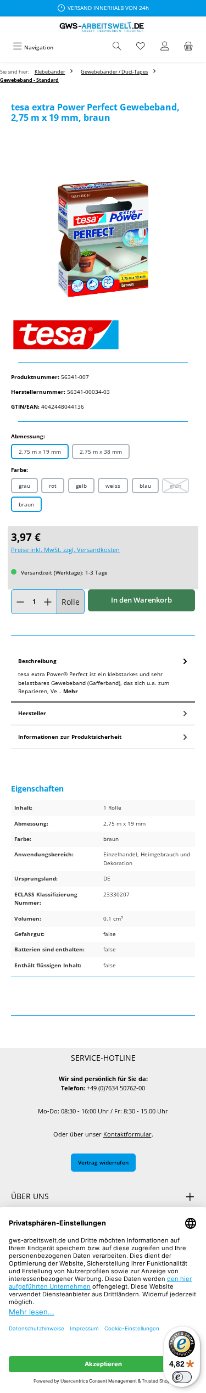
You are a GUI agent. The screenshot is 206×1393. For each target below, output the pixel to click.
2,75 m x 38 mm (101, 451)
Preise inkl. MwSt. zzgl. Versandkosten (65, 549)
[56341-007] (103, 238)
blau (145, 485)
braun (26, 504)
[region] (103, 238)
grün (179, 487)
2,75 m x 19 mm (40, 451)
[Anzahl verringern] (20, 602)
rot (53, 485)
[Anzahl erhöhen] (48, 602)
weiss (112, 485)
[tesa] (103, 335)
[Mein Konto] (165, 47)
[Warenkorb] (188, 47)
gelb (81, 485)
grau (24, 485)
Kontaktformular (127, 1134)
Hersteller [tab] (32, 713)
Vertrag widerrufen (103, 1162)
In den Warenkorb (141, 600)
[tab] (103, 676)
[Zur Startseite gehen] (103, 27)
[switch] (182, 1377)
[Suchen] (117, 47)
